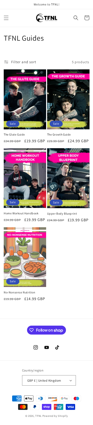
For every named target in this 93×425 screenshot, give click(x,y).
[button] (6, 17)
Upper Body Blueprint (62, 213)
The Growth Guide (59, 134)
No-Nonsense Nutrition (19, 292)
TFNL (38, 416)
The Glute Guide (14, 134)
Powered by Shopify (55, 416)
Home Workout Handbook (21, 213)
